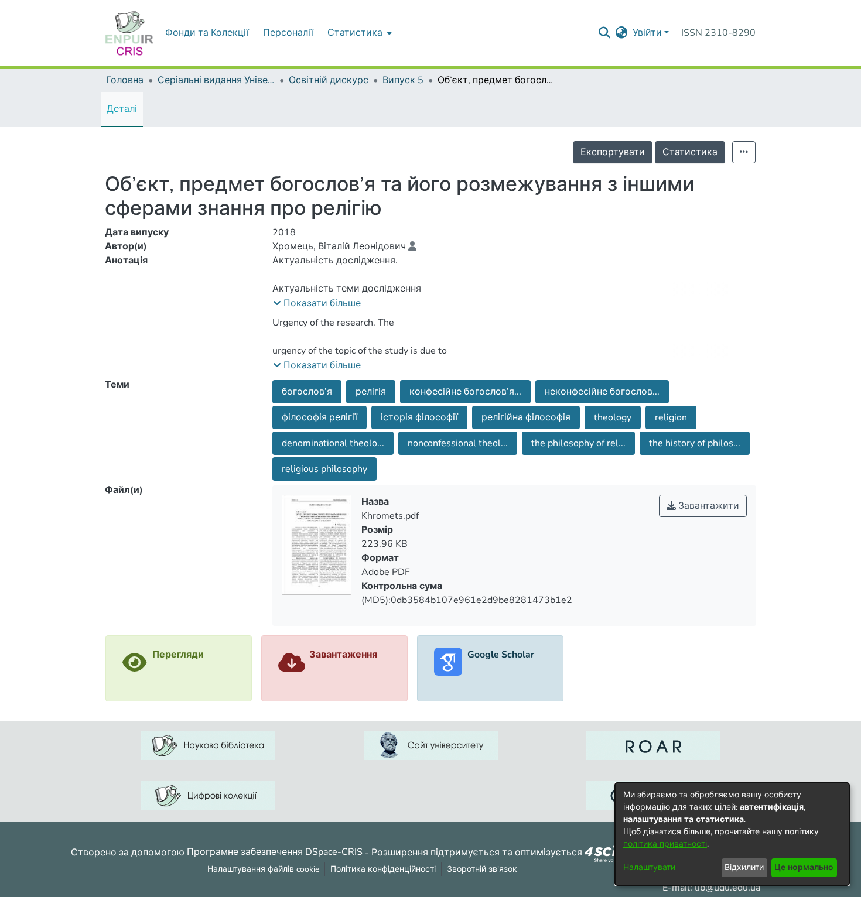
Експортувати (612, 152)
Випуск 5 (402, 80)
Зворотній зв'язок (482, 869)
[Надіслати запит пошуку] (604, 33)
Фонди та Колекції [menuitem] (207, 32)
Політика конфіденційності (383, 869)
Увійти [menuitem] (647, 32)
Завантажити (707, 505)
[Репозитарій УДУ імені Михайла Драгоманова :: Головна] (129, 33)
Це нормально (803, 867)
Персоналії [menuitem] (288, 32)
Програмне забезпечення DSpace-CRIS (275, 851)
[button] (316, 303)
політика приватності (665, 844)
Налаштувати (649, 867)
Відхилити (744, 867)
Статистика (690, 152)
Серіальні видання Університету (216, 80)
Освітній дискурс (328, 80)
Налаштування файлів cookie (263, 869)
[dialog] (732, 834)
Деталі (122, 108)
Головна (125, 80)
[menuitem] (358, 33)
